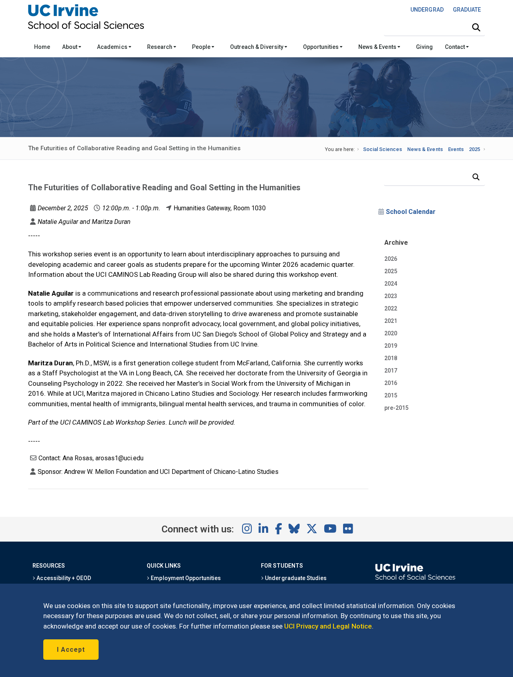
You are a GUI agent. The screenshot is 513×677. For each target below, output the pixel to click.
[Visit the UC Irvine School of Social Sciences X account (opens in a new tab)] (311, 529)
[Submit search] (476, 27)
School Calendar (411, 212)
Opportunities (321, 47)
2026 (390, 259)
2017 (390, 370)
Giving (424, 47)
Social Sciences (382, 149)
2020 (390, 333)
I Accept (71, 649)
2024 (390, 283)
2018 (390, 358)
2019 (390, 346)
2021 (390, 321)
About (70, 47)
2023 (390, 296)
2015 (390, 395)
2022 (390, 308)
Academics (112, 47)
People (202, 47)
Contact (455, 47)
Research (160, 47)
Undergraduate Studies (295, 578)
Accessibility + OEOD (63, 578)
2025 (474, 149)
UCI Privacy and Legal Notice (328, 626)
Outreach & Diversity (257, 47)
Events (456, 149)
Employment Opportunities (185, 578)
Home (42, 47)
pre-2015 (396, 408)
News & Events (377, 47)
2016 (390, 383)
